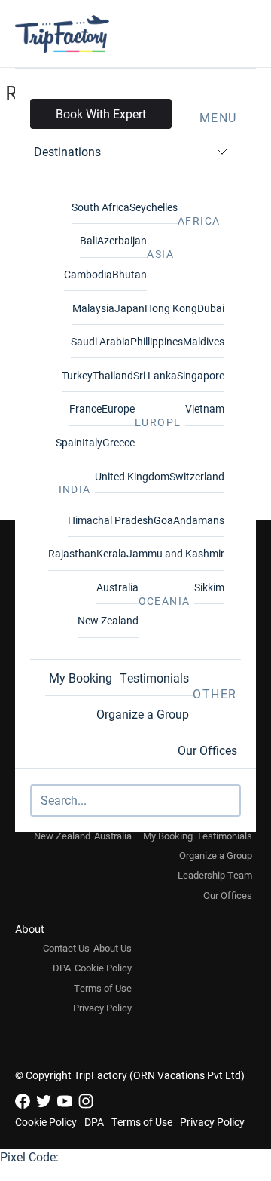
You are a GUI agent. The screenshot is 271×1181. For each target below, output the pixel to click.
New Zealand (108, 620)
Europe (118, 408)
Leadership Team (215, 875)
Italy (92, 442)
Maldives (203, 341)
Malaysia (93, 308)
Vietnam (204, 408)
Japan (129, 308)
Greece (118, 442)
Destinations (67, 151)
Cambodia (88, 274)
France (85, 408)
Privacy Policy (102, 1007)
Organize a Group (142, 714)
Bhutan (129, 274)
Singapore (200, 375)
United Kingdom (132, 476)
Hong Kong (171, 308)
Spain (69, 442)
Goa (163, 520)
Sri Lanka (155, 375)
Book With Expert (101, 113)
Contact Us (66, 948)
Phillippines (156, 341)
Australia (117, 587)
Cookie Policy (103, 967)
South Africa (100, 207)
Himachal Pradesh (111, 520)
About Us (112, 948)
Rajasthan (72, 553)
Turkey (77, 375)
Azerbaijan (122, 240)
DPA (62, 967)
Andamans (198, 520)
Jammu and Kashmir (175, 553)
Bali (88, 240)
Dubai (210, 308)
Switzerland (196, 476)
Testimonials (154, 678)
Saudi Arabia (100, 341)
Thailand (113, 375)
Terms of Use (103, 988)
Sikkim (209, 587)
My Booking (80, 678)
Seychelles (153, 207)
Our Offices (207, 750)
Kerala (111, 553)
